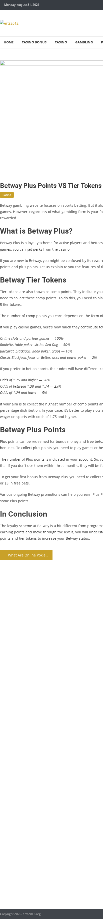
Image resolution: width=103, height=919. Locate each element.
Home (9, 42)
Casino (61, 42)
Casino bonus (34, 42)
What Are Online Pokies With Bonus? (30, 555)
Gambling (84, 42)
